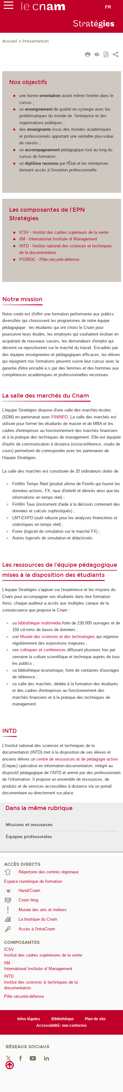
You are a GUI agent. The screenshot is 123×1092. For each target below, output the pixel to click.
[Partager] (115, 55)
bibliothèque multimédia (39, 623)
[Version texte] (97, 55)
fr (108, 6)
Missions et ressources (29, 824)
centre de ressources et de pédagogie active (77, 759)
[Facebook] (20, 1058)
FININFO (59, 417)
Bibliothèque (62, 1019)
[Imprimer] (88, 55)
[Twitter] (8, 1058)
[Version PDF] (106, 55)
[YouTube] (32, 1058)
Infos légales (28, 1019)
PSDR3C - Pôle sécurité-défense (49, 259)
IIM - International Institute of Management (58, 239)
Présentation (35, 41)
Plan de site (95, 1019)
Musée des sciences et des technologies (57, 636)
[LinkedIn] (46, 1058)
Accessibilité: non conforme (61, 1025)
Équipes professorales (29, 836)
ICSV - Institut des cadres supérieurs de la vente (63, 232)
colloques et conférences (43, 649)
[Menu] (8, 7)
